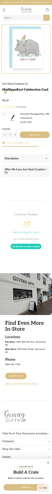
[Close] (48, 462)
